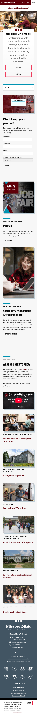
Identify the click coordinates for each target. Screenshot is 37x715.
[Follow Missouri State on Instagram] (22, 668)
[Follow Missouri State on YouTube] (6, 676)
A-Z (28, 2)
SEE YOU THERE (8, 240)
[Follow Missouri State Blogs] (22, 676)
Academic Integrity (18, 690)
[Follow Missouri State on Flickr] (30, 676)
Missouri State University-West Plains (18, 659)
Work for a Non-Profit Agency (18, 542)
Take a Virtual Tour (17, 648)
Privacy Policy (17, 712)
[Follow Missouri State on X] (14, 668)
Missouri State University (18, 656)
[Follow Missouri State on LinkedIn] (14, 676)
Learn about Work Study (15, 508)
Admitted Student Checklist (18, 693)
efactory (24, 369)
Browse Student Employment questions (17, 440)
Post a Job (18, 74)
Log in (22, 2)
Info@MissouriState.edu (19, 642)
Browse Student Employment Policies (17, 576)
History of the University (18, 696)
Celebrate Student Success (16, 611)
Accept (29, 703)
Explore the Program (11, 334)
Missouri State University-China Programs (18, 662)
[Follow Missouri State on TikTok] (30, 668)
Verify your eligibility (13, 475)
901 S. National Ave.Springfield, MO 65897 (18, 638)
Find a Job (18, 67)
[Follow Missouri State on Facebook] (6, 668)
